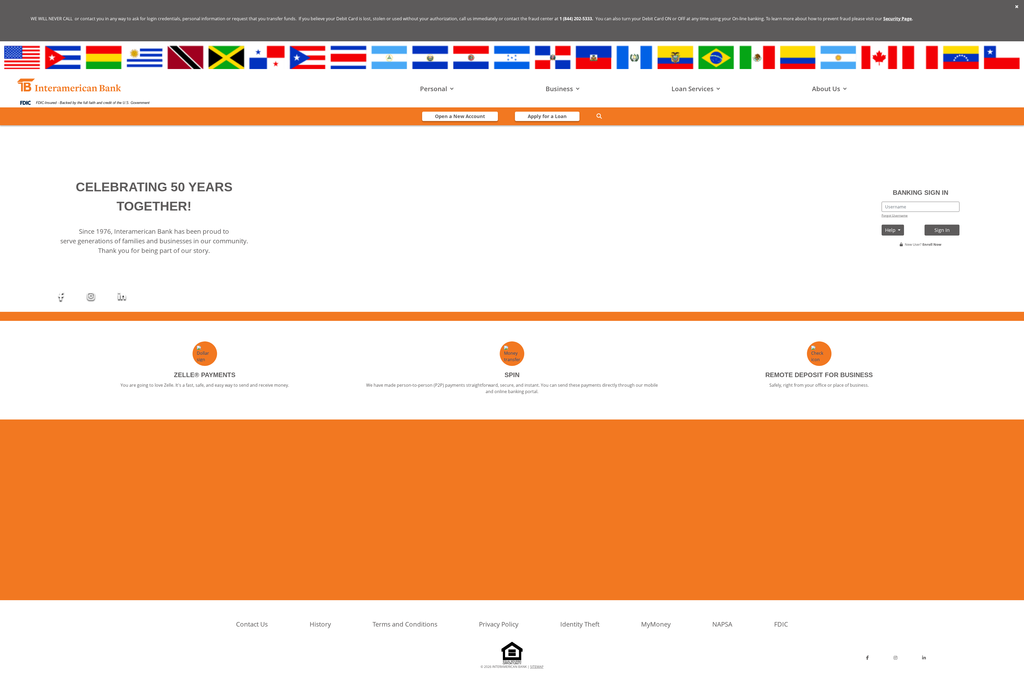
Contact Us (252, 624)
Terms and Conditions (405, 624)
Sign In (942, 230)
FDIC (781, 624)
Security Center (616, 527)
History (320, 624)
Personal (433, 88)
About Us (826, 88)
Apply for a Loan (547, 116)
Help (891, 230)
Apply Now (408, 531)
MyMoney (656, 624)
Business (559, 88)
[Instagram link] (92, 296)
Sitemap (536, 666)
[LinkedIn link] (121, 296)
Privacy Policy (498, 624)
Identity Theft (579, 624)
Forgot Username (895, 215)
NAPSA (722, 624)
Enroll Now (931, 244)
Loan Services (692, 88)
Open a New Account (460, 116)
